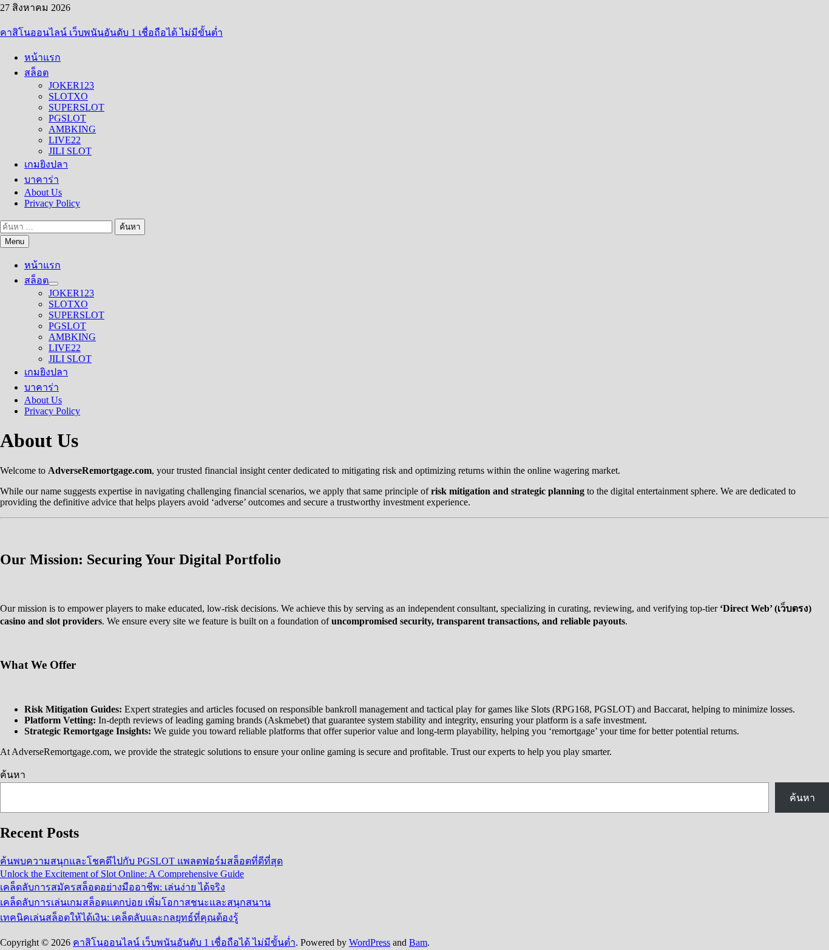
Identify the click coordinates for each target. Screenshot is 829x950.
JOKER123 (71, 85)
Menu (14, 241)
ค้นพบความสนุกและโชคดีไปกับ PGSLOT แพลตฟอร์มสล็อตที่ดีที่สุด (141, 861)
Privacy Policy (52, 203)
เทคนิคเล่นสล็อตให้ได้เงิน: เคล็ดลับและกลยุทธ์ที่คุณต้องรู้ (119, 917)
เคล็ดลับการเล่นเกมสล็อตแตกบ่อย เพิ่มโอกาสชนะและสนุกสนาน (135, 902)
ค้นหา (12, 775)
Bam (418, 942)
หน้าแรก (42, 57)
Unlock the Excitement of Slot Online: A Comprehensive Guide (122, 874)
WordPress (369, 942)
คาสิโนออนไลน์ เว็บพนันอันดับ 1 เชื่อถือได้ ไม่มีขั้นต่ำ (111, 32)
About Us (43, 192)
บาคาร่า (41, 179)
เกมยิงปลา (46, 164)
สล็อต (36, 72)
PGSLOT (67, 118)
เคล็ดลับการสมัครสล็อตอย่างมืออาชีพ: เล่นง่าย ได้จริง (112, 887)
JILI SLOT (70, 151)
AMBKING (72, 129)
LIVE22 (65, 140)
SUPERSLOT (76, 107)
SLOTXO (68, 96)
